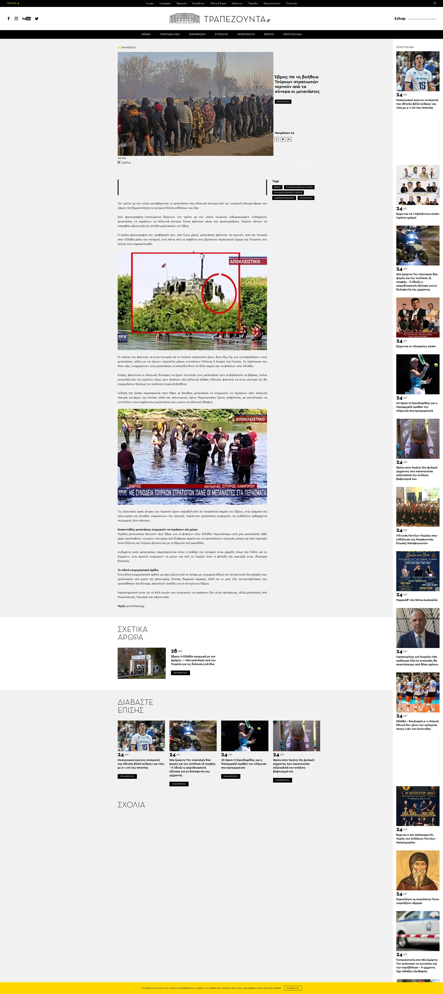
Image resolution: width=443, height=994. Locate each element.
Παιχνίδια (253, 3)
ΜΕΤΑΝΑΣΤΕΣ (306, 198)
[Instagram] (16, 19)
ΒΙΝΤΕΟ (269, 34)
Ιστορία (149, 3)
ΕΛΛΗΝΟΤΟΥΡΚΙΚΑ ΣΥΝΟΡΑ (299, 187)
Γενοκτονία (291, 3)
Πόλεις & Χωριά (218, 3)
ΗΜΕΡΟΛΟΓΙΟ (246, 34)
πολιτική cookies (272, 988)
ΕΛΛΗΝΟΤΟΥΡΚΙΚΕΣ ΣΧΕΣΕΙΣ (288, 193)
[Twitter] (36, 19)
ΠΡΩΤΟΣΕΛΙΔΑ (292, 34)
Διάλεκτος (237, 3)
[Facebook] (8, 19)
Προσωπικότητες (272, 3)
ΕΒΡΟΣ (277, 187)
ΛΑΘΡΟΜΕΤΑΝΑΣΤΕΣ (284, 198)
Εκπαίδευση (198, 3)
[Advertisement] (192, 187)
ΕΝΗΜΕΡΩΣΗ (197, 34)
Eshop (400, 18)
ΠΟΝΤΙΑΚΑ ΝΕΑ (170, 34)
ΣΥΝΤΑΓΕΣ (221, 34)
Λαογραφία (165, 3)
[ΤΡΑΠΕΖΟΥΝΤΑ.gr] (221, 18)
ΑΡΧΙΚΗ (146, 34)
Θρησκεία (182, 3)
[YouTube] (26, 19)
